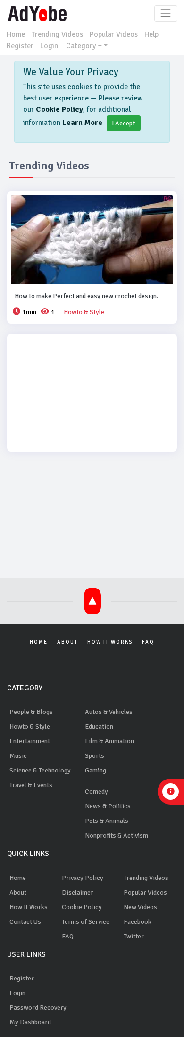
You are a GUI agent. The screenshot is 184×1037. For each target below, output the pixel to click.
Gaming (95, 770)
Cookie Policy (59, 109)
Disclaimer (77, 892)
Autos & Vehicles (109, 712)
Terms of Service (85, 922)
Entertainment (29, 741)
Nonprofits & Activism (116, 835)
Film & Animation (109, 741)
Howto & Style (29, 726)
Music (18, 756)
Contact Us (25, 922)
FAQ (148, 642)
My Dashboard (30, 1022)
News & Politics (108, 806)
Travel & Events (30, 785)
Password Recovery (38, 1008)
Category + (84, 45)
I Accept (123, 123)
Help (151, 34)
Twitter (134, 936)
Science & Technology (40, 770)
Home (16, 34)
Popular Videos (114, 34)
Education (99, 726)
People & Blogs (31, 712)
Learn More (82, 122)
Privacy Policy (82, 878)
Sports (94, 756)
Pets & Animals (106, 821)
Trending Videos (57, 34)
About (67, 642)
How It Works (110, 642)
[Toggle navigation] (165, 13)
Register (20, 45)
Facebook (137, 922)
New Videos (140, 907)
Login (49, 45)
